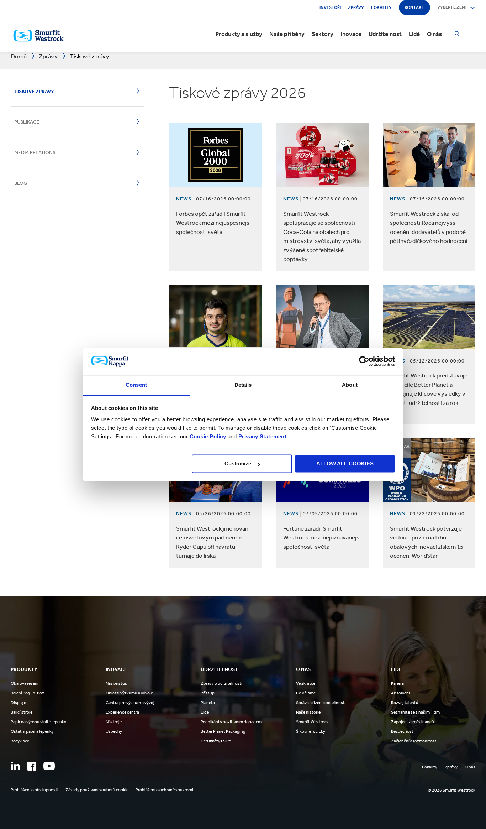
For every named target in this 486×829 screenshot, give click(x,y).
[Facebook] (31, 766)
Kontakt (414, 7)
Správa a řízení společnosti (321, 702)
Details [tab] (243, 385)
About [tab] (350, 385)
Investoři (330, 7)
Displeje (18, 702)
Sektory (322, 33)
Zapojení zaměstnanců (412, 721)
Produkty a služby (239, 33)
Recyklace (20, 741)
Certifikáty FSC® (216, 741)
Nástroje (114, 721)
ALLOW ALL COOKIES (345, 464)
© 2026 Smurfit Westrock (451, 790)
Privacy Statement (261, 436)
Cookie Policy (208, 436)
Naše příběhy (287, 33)
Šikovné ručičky (310, 731)
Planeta (208, 702)
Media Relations (35, 153)
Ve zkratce (305, 683)
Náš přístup (116, 683)
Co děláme (306, 692)
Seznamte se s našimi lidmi (416, 712)
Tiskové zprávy (34, 91)
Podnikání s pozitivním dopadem (231, 721)
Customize (237, 464)
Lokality (381, 7)
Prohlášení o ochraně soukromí (164, 789)
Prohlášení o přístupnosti (34, 789)
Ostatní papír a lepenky (32, 731)
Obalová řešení (24, 683)
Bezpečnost (402, 731)
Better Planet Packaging (223, 731)
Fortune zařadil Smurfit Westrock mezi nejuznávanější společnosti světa (322, 537)
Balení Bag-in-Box (27, 692)
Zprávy (356, 7)
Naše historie (308, 712)
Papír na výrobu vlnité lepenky (38, 721)
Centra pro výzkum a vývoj (130, 702)
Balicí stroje (21, 712)
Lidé (414, 33)
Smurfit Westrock (312, 721)
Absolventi (401, 692)
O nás (434, 33)
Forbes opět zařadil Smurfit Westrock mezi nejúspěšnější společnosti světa (213, 222)
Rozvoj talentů (404, 702)
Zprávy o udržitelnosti (221, 683)
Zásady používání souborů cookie (96, 789)
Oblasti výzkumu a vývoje (129, 692)
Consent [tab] (136, 385)
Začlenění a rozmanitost (414, 741)
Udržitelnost (385, 33)
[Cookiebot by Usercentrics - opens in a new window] (364, 361)
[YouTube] (49, 766)
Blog (20, 183)
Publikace (26, 122)
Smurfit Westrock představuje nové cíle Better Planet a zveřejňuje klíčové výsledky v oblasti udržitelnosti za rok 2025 (428, 393)
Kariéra (397, 683)
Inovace (350, 33)
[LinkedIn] (15, 766)
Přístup (208, 692)
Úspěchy (114, 731)
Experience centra (122, 712)
